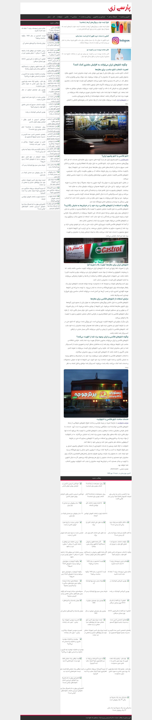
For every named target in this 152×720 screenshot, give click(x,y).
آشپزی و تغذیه (124, 17)
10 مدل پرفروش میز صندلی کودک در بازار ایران (72, 514)
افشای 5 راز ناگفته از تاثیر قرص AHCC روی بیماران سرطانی (119, 612)
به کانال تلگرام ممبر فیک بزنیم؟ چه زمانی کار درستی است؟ (119, 534)
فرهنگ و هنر (113, 17)
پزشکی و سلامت (85, 17)
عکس (66, 16)
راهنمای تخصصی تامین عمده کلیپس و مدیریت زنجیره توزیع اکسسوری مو (119, 631)
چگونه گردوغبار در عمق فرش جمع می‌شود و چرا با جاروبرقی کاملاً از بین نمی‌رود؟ (72, 574)
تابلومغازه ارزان (121, 100)
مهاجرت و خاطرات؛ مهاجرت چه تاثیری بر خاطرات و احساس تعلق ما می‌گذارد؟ (72, 650)
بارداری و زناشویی (99, 16)
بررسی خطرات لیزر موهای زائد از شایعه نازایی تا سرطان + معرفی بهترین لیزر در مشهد (72, 554)
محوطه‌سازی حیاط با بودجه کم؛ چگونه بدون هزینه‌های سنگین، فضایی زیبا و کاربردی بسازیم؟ (72, 593)
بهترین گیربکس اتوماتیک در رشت (119, 591)
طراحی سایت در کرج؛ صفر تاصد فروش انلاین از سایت (71, 534)
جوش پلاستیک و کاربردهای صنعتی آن (72, 611)
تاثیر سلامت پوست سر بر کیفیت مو (98, 50)
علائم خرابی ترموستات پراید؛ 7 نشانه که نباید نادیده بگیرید (119, 573)
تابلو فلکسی (124, 159)
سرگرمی (74, 17)
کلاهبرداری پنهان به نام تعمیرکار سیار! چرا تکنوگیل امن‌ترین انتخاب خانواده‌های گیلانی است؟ (72, 690)
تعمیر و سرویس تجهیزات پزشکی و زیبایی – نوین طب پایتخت (72, 631)
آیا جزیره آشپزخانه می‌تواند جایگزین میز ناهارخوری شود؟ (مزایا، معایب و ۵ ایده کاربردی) (95, 671)
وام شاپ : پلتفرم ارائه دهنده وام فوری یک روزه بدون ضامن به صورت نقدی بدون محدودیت (119, 671)
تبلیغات (59, 16)
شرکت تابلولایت (123, 423)
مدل (49, 16)
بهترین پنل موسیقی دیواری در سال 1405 (95, 612)
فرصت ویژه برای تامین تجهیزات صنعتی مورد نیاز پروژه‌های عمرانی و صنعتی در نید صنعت (95, 632)
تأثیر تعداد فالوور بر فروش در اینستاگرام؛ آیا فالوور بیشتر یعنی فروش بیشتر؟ (95, 553)
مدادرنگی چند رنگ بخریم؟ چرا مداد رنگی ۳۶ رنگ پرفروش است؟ (119, 709)
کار (54, 16)
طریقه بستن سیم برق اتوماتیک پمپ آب (95, 591)
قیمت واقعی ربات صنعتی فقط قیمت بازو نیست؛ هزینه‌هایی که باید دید (72, 670)
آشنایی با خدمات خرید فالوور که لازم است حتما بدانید (92, 36)
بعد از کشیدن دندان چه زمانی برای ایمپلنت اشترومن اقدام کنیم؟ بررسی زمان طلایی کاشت (119, 496)
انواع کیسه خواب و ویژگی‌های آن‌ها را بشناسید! (94, 22)
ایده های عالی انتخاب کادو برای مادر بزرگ (95, 534)
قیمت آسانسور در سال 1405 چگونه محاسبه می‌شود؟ (95, 573)
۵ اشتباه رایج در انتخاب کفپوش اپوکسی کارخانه (95, 514)
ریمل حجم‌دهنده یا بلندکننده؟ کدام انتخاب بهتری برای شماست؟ (95, 495)
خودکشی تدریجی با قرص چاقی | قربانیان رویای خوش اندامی (72, 495)
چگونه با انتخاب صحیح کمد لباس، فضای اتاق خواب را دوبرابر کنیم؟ (119, 553)
